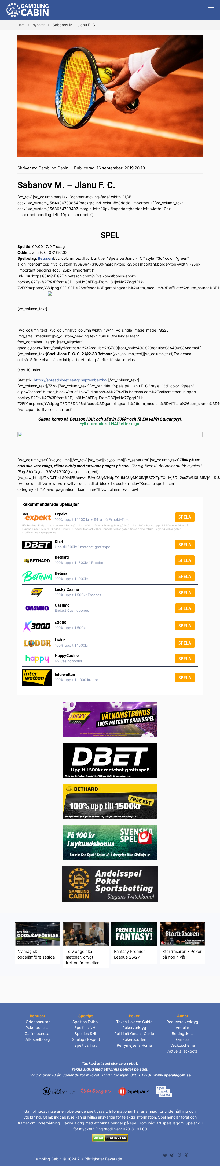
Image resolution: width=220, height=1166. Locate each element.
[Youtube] (179, 1154)
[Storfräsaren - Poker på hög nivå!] (182, 933)
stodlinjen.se (30, 532)
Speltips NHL (85, 1027)
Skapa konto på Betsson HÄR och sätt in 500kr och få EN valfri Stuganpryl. (110, 419)
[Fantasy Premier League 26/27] (134, 933)
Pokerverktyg (134, 1027)
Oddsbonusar (38, 1021)
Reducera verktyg (182, 1021)
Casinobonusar (38, 1033)
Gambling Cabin (53, 167)
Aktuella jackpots (182, 1051)
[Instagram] (172, 1154)
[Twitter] (165, 1154)
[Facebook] (186, 1154)
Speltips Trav (85, 1045)
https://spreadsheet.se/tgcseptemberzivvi (71, 380)
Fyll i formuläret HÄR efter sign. (110, 423)
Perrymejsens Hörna (134, 1045)
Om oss (182, 1039)
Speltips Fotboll (85, 1021)
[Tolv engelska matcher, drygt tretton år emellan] (86, 933)
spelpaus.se (48, 532)
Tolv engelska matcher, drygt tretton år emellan (83, 957)
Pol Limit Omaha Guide (134, 1033)
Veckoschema (182, 1045)
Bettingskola (182, 1033)
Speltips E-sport (86, 1039)
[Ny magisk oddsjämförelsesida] (37, 933)
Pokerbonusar (37, 1027)
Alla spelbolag (37, 1039)
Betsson (45, 258)
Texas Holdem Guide (134, 1021)
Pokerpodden (134, 1039)
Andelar (182, 1027)
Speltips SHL (86, 1033)
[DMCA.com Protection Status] (110, 1137)
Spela (184, 517)
